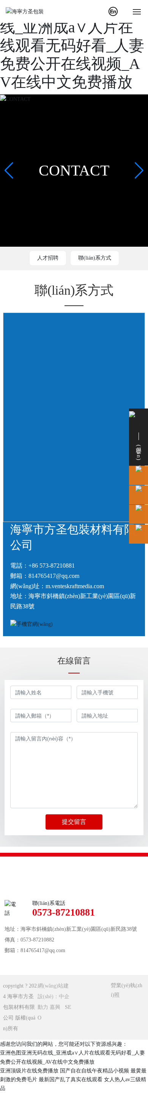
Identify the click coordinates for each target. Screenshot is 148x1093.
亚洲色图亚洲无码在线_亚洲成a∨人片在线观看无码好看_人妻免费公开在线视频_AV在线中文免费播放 (72, 45)
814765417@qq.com (53, 576)
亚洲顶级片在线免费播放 (29, 1071)
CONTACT (74, 170)
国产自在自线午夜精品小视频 (94, 1071)
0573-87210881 (63, 912)
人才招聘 (47, 258)
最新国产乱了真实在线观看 (70, 1079)
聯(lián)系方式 (94, 258)
